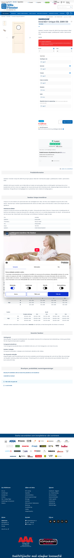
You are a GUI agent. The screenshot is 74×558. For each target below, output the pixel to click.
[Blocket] (66, 521)
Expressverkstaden (53, 497)
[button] (70, 7)
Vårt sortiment (6, 13)
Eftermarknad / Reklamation (32, 503)
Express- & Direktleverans (22, 13)
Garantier (27, 501)
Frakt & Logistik (32, 13)
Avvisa (16, 294)
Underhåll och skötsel (9, 376)
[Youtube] (54, 521)
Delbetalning (52, 503)
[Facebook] (50, 521)
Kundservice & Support (53, 13)
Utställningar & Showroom (7, 501)
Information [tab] (37, 267)
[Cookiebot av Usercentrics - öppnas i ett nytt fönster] (62, 263)
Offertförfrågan (52, 505)
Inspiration (13, 13)
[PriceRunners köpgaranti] (48, 542)
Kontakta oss (4, 495)
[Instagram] (58, 521)
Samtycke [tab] (15, 267)
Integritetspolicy (29, 511)
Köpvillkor (27, 493)
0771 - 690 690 (13, 2)
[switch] (29, 288)
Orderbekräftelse (29, 495)
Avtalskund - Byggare (54, 491)
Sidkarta (3, 503)
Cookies (27, 509)
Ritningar (27, 499)
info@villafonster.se (32, 520)
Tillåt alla (58, 294)
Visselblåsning (28, 507)
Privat (67, 1)
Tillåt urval (37, 294)
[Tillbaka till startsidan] (9, 6)
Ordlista (3, 497)
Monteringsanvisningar (30, 497)
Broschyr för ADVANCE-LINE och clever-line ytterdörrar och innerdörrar (21, 372)
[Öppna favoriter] (68, 13)
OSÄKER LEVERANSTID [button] (56, 43)
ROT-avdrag (28, 491)
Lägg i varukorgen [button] (67, 122)
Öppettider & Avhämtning (42, 13)
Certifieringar (4, 493)
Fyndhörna (62, 13)
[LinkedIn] (62, 521)
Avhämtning (52, 501)
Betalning (27, 505)
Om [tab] (59, 267)
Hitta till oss (4, 529)
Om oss (3, 491)
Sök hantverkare (53, 495)
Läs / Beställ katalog (53, 493)
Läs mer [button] (40, 37)
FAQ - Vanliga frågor (6, 499)
